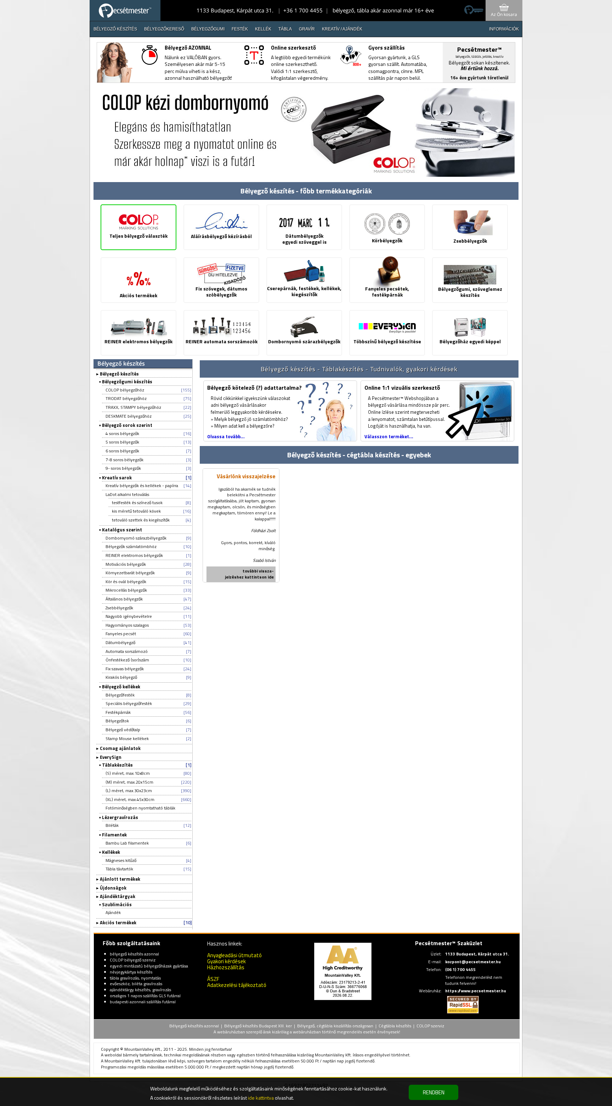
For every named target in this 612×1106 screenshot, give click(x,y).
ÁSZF (213, 979)
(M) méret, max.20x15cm (129, 782)
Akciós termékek (118, 922)
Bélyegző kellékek (121, 686)
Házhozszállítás (225, 967)
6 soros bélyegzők (122, 450)
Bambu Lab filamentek (127, 843)
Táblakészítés (117, 764)
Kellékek (111, 852)
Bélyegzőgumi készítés (127, 381)
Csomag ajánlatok (120, 748)
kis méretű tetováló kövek (136, 511)
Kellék (263, 29)
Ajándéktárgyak (117, 896)
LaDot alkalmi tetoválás (127, 494)
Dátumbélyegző (120, 642)
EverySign (110, 757)
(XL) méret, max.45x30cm (130, 799)
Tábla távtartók (119, 868)
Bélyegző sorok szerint (127, 425)
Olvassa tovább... (226, 436)
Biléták (112, 825)
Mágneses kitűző (121, 860)
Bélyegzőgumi (208, 29)
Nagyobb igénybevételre (129, 616)
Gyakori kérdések (226, 961)
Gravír (307, 29)
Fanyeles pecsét (121, 633)
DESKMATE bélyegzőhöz (129, 416)
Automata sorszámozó (127, 651)
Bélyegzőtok (117, 720)
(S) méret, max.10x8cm (128, 773)
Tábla (285, 29)
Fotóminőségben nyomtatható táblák (140, 808)
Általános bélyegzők (124, 599)
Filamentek (114, 834)
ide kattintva (261, 1097)
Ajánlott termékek (120, 878)
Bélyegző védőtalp (123, 729)
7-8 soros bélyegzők (124, 459)
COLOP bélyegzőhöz (125, 389)
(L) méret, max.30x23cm (129, 790)
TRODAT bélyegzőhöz (126, 398)
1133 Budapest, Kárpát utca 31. (235, 10)
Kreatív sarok (117, 477)
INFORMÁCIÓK (504, 29)
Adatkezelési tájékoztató (236, 985)
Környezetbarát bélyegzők (130, 572)
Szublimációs (117, 904)
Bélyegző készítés (115, 29)
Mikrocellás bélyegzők (126, 590)
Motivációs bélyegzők (126, 564)
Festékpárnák (118, 712)
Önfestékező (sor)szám (127, 659)
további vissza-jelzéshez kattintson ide (249, 574)
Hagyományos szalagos (127, 625)
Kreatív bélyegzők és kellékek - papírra (142, 485)
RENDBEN (433, 1092)
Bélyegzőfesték (120, 695)
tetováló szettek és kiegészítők (141, 520)
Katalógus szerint (122, 529)
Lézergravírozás (120, 817)
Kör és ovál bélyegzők (126, 581)
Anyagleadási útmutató (234, 955)
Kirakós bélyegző (121, 677)
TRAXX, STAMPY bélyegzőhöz (133, 407)
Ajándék (113, 912)
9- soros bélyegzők (123, 468)
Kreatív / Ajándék (342, 29)
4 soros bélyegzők (122, 433)
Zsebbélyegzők (119, 607)
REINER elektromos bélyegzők (134, 555)
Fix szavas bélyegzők (125, 668)
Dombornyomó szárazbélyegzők (136, 538)
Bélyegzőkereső (164, 29)
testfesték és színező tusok (137, 502)
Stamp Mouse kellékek (127, 738)
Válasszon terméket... (388, 436)
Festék (240, 29)
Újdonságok (113, 887)
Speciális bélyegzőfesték (129, 703)
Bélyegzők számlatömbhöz (131, 546)
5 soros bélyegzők (122, 442)
